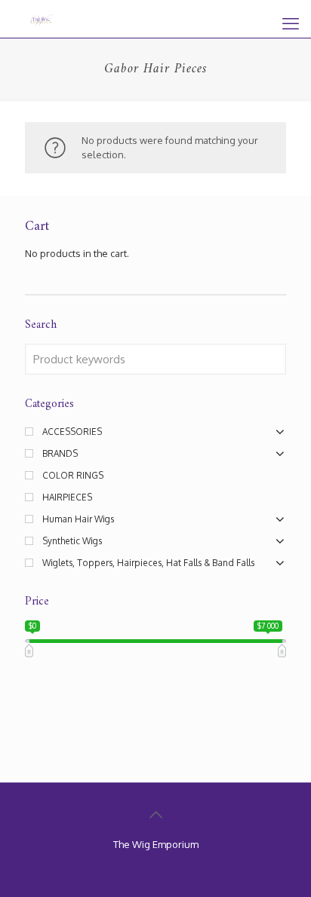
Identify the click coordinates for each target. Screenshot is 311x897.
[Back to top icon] (155, 814)
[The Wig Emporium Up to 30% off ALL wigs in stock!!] (42, 19)
